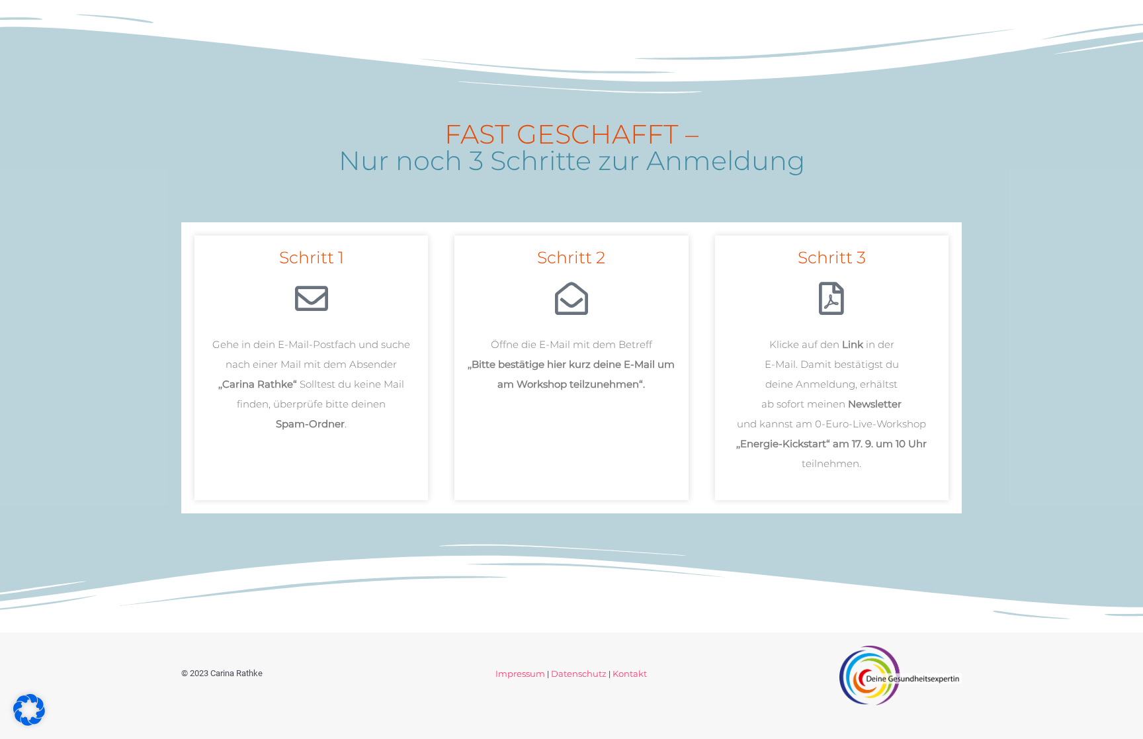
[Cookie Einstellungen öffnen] (29, 722)
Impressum (520, 673)
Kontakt (630, 673)
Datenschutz (579, 673)
